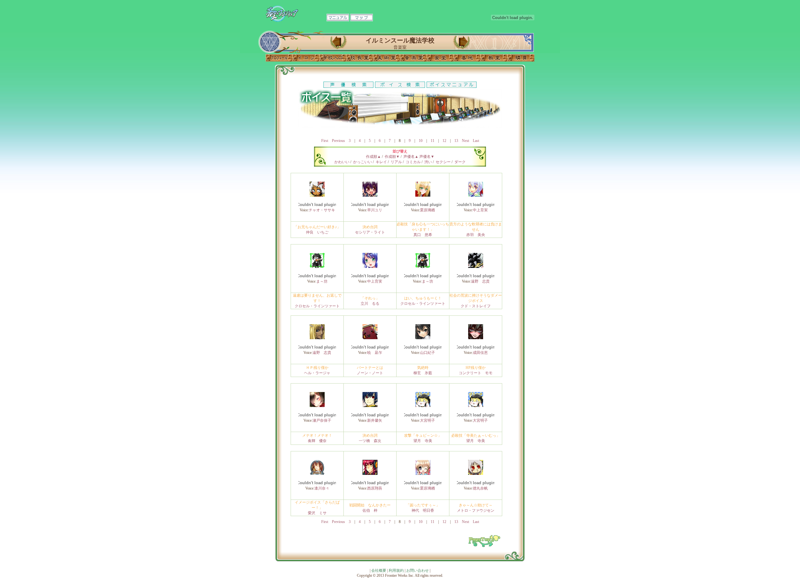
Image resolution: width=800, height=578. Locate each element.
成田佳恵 (480, 352)
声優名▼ (426, 156)
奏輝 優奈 (317, 441)
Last (476, 140)
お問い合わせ (417, 570)
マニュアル (338, 17)
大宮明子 (427, 420)
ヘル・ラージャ (317, 373)
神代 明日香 (423, 510)
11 (432, 140)
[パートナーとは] (370, 338)
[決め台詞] (370, 195)
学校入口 (332, 58)
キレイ (381, 162)
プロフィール (279, 58)
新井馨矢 (374, 420)
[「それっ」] (370, 266)
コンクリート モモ (475, 373)
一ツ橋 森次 (370, 441)
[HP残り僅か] (475, 338)
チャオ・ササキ (322, 210)
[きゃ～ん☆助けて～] (475, 473)
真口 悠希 (422, 235)
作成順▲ (373, 156)
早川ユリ (374, 210)
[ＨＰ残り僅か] (317, 338)
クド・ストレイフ (476, 306)
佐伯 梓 (370, 510)
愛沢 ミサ (317, 513)
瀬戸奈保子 (321, 420)
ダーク (460, 162)
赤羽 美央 (475, 235)
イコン (305, 58)
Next (465, 140)
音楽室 (413, 58)
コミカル (413, 162)
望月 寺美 (422, 441)
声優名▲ (410, 156)
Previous (338, 140)
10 (420, 140)
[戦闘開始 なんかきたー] (370, 473)
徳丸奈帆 (480, 488)
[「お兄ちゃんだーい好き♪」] (317, 195)
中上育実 (480, 210)
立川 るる (370, 303)
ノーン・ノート (370, 373)
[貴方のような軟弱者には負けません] (475, 195)
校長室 (359, 58)
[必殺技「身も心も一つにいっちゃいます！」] (422, 195)
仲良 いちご (317, 232)
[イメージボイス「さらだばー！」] (317, 473)
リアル (396, 162)
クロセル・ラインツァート (317, 306)
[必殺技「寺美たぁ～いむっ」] (475, 406)
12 (444, 140)
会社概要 (378, 570)
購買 (521, 58)
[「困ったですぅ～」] (422, 473)
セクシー (443, 162)
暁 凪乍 (374, 352)
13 (456, 140)
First (324, 140)
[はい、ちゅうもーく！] (422, 266)
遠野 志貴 (480, 281)
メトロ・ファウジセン (475, 510)
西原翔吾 (374, 488)
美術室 (386, 58)
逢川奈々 (321, 488)
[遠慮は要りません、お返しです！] (317, 266)
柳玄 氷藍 (422, 373)
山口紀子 (427, 352)
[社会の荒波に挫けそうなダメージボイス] (475, 266)
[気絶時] (422, 338)
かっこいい (362, 162)
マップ (361, 17)
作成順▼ (392, 156)
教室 (494, 58)
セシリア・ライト (370, 232)
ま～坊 (322, 281)
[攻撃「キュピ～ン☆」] (422, 406)
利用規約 (396, 570)
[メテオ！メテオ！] (317, 406)
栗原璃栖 (427, 210)
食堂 (440, 58)
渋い (428, 162)
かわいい (341, 162)
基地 (467, 58)
